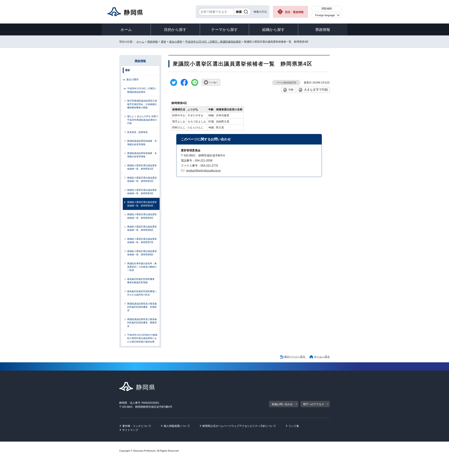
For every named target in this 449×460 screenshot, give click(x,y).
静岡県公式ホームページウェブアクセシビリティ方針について (239, 425)
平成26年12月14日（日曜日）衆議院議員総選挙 (213, 41)
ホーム (126, 30)
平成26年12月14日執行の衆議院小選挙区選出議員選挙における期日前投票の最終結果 (142, 338)
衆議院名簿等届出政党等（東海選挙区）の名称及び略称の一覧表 (142, 267)
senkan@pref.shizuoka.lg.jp (203, 170)
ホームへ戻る (322, 356)
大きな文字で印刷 (316, 89)
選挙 (163, 41)
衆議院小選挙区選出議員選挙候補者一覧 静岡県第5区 (142, 216)
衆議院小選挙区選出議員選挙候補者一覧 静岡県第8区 (142, 253)
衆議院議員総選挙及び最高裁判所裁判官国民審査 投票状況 (142, 307)
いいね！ (213, 82)
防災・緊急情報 (294, 12)
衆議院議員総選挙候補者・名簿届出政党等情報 (142, 143)
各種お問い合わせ (282, 404)
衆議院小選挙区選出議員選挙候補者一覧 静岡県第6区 (142, 228)
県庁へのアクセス (313, 404)
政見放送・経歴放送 (137, 132)
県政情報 (322, 30)
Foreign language (325, 15)
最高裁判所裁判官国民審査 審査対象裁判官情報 (142, 281)
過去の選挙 (175, 41)
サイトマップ (130, 429)
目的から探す (175, 30)
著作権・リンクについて (136, 425)
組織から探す (273, 30)
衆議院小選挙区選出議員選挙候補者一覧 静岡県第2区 (142, 179)
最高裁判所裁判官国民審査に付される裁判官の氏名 (142, 293)
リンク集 (294, 425)
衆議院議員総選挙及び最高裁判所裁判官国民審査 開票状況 (142, 322)
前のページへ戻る (294, 356)
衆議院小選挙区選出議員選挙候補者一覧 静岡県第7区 (142, 241)
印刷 (291, 89)
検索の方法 (260, 11)
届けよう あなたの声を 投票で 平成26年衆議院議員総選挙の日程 (143, 120)
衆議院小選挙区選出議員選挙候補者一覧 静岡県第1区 (142, 167)
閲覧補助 (326, 8)
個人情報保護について (177, 425)
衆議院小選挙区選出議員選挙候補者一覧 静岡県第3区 (142, 192)
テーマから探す (224, 30)
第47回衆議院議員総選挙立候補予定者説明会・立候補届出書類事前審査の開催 (142, 104)
